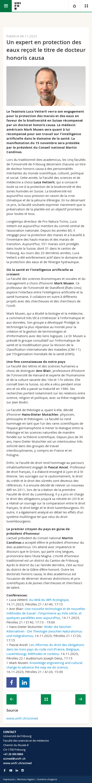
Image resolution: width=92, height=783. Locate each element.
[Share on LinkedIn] (24, 682)
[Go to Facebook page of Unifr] (4, 770)
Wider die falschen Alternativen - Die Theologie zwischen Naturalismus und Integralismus (44, 631)
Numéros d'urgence (47, 779)
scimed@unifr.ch (14, 758)
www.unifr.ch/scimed (22, 718)
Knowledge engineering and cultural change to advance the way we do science (44, 665)
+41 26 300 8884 (13, 754)
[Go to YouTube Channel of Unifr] (10, 770)
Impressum (9, 779)
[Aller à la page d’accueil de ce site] (18, 6)
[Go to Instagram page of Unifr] (22, 770)
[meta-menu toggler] (86, 6)
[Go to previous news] (11, 699)
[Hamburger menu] (6, 6)
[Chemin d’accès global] (74, 6)
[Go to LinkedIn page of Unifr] (17, 770)
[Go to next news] (80, 699)
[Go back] (46, 699)
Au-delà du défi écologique (48, 599)
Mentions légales (26, 779)
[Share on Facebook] (11, 682)
